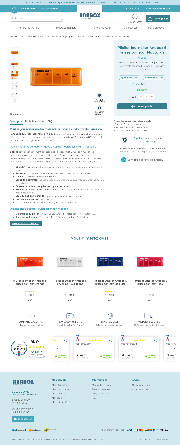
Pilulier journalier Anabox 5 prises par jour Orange (30, 282)
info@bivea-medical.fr (25, 394)
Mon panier (57, 398)
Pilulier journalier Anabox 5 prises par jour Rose (150, 282)
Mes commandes (60, 389)
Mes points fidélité (61, 402)
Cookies (55, 439)
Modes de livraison (101, 385)
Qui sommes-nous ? (142, 385)
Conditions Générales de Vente (38, 439)
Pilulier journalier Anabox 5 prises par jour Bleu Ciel (110, 282)
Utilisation (31, 121)
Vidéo (42, 121)
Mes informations (60, 385)
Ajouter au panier (142, 106)
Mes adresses (59, 393)
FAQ (49, 121)
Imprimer (16, 114)
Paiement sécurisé (101, 389)
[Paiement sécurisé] (147, 430)
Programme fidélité (101, 393)
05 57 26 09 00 (28, 8)
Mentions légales (18, 439)
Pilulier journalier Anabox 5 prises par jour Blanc (70, 282)
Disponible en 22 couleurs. (25, 223)
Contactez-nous (140, 389)
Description (16, 121)
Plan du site (64, 439)
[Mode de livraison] (34, 429)
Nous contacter (161, 8)
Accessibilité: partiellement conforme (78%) (87, 439)
